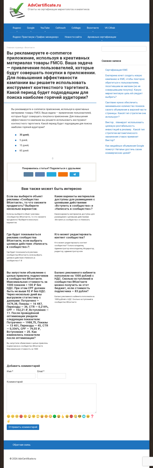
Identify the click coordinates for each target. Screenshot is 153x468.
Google (31, 27)
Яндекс (17, 27)
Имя (10, 371)
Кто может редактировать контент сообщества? (73, 236)
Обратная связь (21, 444)
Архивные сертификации (102, 37)
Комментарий (15, 381)
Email (40, 371)
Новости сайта (73, 37)
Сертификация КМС (116, 70)
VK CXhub (110, 27)
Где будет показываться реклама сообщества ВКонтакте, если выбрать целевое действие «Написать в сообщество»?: (27, 241)
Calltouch (61, 27)
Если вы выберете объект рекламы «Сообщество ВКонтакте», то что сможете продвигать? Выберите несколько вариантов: (26, 202)
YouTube (45, 27)
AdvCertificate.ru (44, 5)
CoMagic (76, 27)
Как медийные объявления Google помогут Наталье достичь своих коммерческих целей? (124, 149)
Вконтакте (93, 27)
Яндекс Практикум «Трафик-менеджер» (36, 37)
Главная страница (15, 47)
